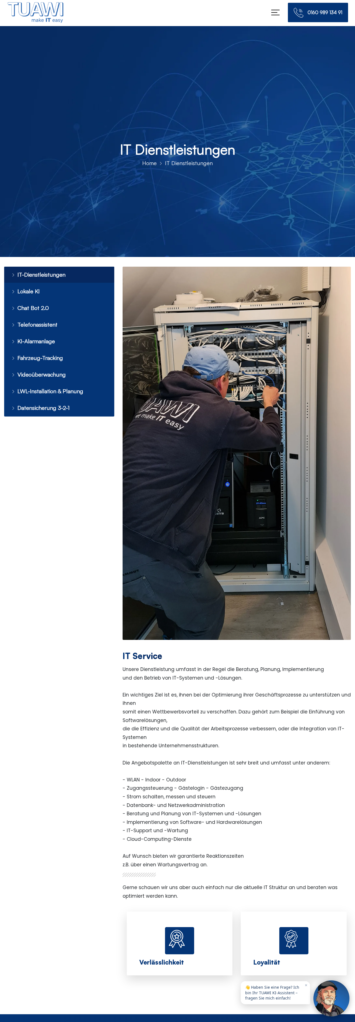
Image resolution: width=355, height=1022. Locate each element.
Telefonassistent (35, 322)
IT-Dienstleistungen (38, 274)
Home (149, 163)
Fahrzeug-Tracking (37, 353)
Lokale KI (27, 290)
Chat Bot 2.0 (31, 306)
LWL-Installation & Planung (46, 385)
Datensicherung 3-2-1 (40, 401)
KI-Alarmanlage (34, 337)
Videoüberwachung (38, 369)
